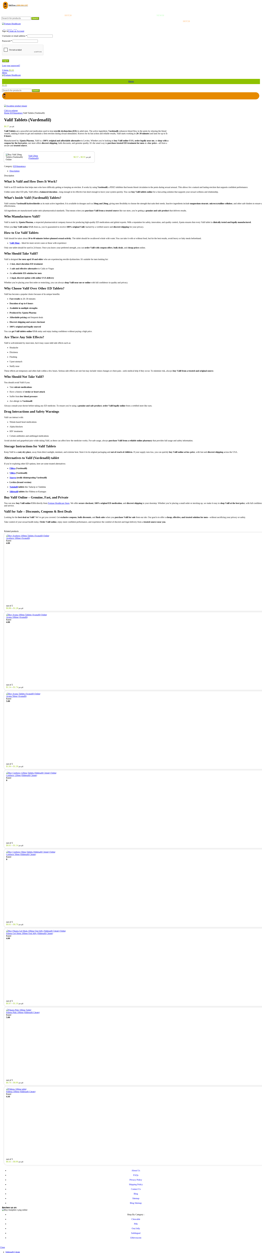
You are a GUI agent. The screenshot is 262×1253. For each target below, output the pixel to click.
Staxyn (13, 477)
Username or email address (14, 36)
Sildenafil (14, 491)
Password (7, 41)
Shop (5, 26)
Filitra (12, 468)
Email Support (11, 11)
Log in (5, 61)
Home (7, 113)
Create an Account (16, 31)
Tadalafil (14, 487)
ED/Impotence (16, 113)
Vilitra (12, 473)
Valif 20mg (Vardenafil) (33, 157)
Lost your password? (11, 65)
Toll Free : (18, 5)
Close (2, 1247)
